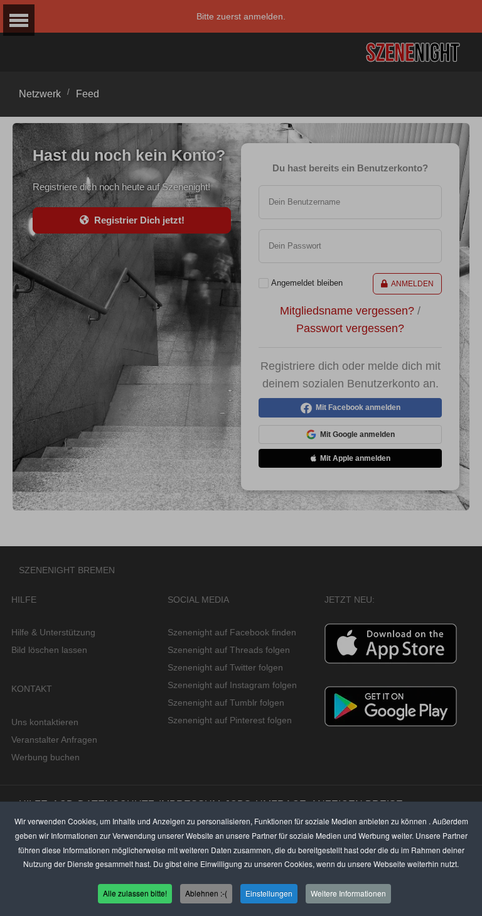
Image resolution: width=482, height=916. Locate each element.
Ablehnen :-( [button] (206, 893)
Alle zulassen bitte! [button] (135, 893)
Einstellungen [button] (268, 893)
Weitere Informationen (348, 893)
